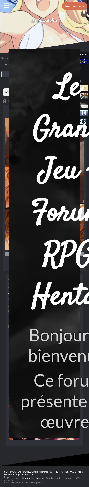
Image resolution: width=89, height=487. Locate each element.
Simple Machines (39, 471)
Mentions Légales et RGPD (18, 474)
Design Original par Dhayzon (29, 477)
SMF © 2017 (24, 471)
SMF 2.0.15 (10, 471)
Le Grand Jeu (44, 20)
